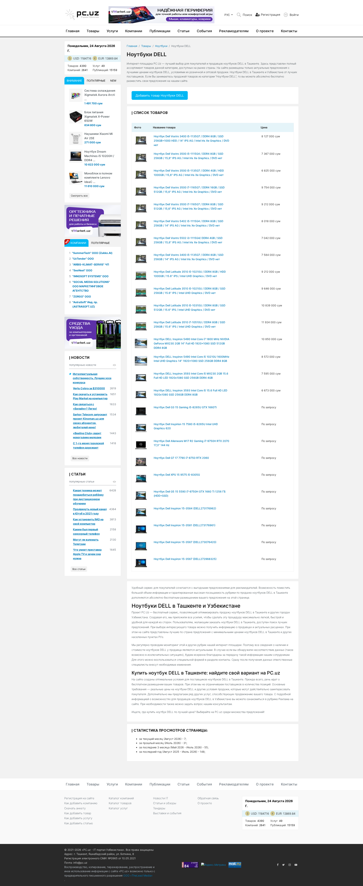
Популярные (96, 80)
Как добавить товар (77, 813)
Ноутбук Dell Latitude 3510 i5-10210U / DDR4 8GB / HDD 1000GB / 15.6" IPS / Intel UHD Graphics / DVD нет (190, 274)
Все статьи (78, 569)
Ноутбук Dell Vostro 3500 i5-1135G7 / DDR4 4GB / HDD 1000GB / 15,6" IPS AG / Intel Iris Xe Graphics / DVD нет (189, 172)
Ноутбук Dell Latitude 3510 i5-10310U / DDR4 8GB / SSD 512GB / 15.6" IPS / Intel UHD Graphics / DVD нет (189, 307)
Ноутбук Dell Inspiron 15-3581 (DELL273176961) (184, 525)
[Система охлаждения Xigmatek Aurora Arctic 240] (75, 95)
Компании (133, 31)
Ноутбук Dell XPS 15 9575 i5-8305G (177, 474)
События (204, 31)
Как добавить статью (78, 823)
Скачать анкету (75, 808)
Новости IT (160, 798)
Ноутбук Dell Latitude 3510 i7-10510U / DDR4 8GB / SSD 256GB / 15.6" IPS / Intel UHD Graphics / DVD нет (189, 324)
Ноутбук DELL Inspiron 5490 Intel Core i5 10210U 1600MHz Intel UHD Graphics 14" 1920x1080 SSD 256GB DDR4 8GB (191, 359)
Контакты (289, 31)
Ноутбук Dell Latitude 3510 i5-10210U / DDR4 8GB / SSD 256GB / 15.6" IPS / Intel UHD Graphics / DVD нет (189, 290)
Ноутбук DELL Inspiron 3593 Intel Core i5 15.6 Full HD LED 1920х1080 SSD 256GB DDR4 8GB (190, 392)
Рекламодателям (234, 31)
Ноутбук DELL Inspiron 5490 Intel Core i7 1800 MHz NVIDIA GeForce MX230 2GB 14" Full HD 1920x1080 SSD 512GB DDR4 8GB (191, 343)
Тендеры (159, 808)
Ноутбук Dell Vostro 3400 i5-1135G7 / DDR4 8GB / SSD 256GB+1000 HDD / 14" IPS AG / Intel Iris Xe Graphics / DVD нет (191, 141)
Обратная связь (208, 798)
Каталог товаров (120, 803)
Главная (72, 31)
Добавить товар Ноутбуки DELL (160, 95)
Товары (93, 31)
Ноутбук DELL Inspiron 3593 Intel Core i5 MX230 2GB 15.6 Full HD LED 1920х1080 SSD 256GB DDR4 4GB (191, 375)
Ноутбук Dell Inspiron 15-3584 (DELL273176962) (185, 508)
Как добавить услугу (78, 818)
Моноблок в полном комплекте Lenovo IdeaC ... (98, 178)
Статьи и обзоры (164, 803)
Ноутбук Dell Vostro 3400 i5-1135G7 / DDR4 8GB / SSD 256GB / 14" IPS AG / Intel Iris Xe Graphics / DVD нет (188, 257)
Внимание (74, 80)
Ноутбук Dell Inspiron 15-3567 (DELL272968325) (185, 558)
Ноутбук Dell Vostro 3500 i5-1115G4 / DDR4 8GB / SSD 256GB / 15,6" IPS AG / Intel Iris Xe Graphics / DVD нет (188, 156)
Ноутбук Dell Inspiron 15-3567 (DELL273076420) (185, 542)
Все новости (80, 458)
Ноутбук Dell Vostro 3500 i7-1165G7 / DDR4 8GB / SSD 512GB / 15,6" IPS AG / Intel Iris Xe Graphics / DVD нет (188, 206)
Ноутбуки (161, 46)
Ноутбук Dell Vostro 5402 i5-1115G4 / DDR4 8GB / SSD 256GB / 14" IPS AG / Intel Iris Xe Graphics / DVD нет (188, 223)
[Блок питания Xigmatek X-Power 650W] (75, 116)
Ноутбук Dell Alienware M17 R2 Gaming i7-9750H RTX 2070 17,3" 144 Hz (191, 443)
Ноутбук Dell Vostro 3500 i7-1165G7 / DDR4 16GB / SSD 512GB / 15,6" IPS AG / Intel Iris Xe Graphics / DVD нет (189, 189)
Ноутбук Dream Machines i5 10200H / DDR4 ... (99, 156)
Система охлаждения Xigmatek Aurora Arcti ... (99, 95)
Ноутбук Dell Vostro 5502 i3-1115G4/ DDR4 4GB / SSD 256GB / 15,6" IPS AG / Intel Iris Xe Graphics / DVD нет (188, 240)
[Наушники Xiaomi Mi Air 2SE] (75, 138)
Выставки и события (167, 813)
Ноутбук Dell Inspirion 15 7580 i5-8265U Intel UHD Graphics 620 (186, 426)
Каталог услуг (118, 808)
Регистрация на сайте (79, 798)
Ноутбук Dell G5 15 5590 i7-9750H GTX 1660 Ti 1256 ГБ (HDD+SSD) (190, 493)
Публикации (160, 31)
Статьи (183, 31)
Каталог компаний (121, 798)
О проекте (265, 31)
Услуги (112, 31)
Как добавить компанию (80, 803)
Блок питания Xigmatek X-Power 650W (97, 116)
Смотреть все (79, 195)
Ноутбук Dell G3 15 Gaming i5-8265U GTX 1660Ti (185, 407)
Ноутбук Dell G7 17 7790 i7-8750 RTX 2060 (181, 457)
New (113, 80)
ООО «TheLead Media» (138, 875)
